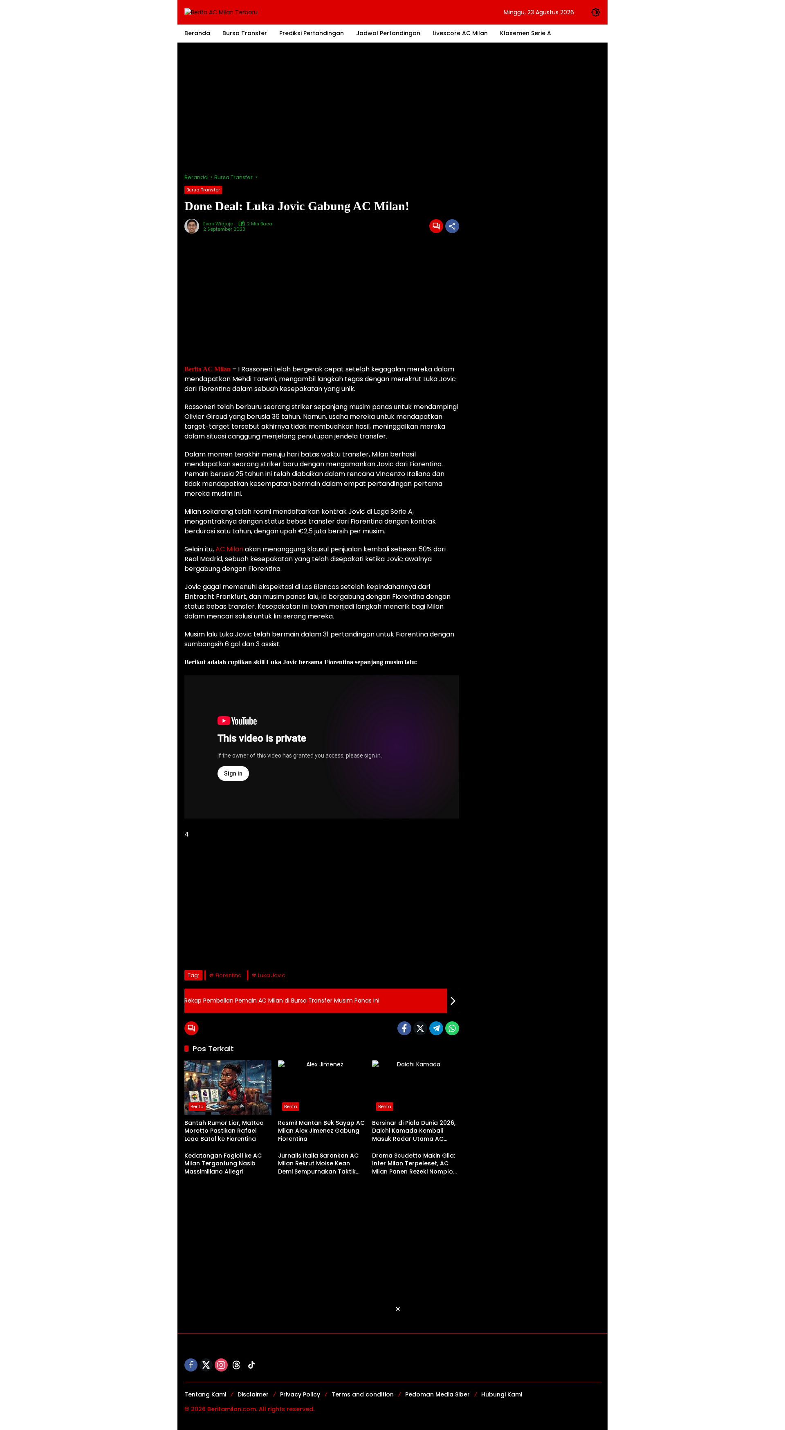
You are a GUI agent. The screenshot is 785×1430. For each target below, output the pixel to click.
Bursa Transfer (203, 190)
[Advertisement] (392, 108)
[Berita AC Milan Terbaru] (221, 12)
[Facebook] (404, 1028)
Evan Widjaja (218, 224)
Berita (197, 1106)
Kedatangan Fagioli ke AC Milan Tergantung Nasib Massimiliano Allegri (223, 1164)
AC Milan (229, 549)
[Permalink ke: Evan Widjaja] (193, 226)
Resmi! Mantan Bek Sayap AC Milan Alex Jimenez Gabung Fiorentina (321, 1131)
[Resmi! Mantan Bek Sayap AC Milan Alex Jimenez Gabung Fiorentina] (321, 1087)
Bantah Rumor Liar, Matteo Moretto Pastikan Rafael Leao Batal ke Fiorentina (224, 1131)
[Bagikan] (452, 226)
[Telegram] (436, 1028)
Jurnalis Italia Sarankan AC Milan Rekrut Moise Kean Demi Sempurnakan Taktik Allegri (318, 1164)
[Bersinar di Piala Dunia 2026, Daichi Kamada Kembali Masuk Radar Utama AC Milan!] (415, 1087)
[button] (596, 12)
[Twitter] (420, 1028)
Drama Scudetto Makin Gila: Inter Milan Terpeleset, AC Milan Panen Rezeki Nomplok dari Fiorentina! (414, 1164)
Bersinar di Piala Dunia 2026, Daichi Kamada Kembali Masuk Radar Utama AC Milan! (413, 1131)
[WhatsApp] (452, 1028)
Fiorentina (228, 975)
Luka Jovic (271, 975)
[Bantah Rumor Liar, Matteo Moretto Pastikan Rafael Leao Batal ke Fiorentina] (227, 1087)
